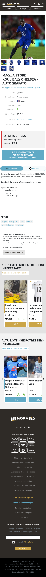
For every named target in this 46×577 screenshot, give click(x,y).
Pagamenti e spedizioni (23, 481)
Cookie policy (23, 517)
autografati (13, 221)
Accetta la (25, 542)
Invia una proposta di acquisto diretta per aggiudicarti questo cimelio (23, 155)
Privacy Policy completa (23, 512)
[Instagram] (17, 427)
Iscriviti (23, 548)
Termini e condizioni (23, 508)
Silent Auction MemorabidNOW (23, 486)
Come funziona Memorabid (23, 462)
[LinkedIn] (29, 427)
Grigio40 (36, 87)
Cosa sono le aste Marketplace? (14, 348)
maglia (4, 221)
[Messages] (39, 3)
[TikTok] (25, 427)
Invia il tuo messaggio (13, 252)
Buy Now (37, 8)
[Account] (43, 3)
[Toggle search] (35, 3)
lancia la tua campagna (23, 503)
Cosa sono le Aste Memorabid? (14, 273)
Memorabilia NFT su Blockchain (23, 476)
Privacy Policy (28, 542)
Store (22, 221)
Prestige (23, 8)
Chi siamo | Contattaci (23, 458)
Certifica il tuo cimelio (23, 467)
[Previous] (2, 303)
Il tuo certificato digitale (23, 497)
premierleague (8, 225)
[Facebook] (20, 427)
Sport (9, 8)
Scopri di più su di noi (23, 490)
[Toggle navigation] (3, 4)
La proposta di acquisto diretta (23, 472)
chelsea (29, 221)
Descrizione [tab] (13, 168)
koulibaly (19, 225)
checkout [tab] (36, 168)
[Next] (43, 303)
